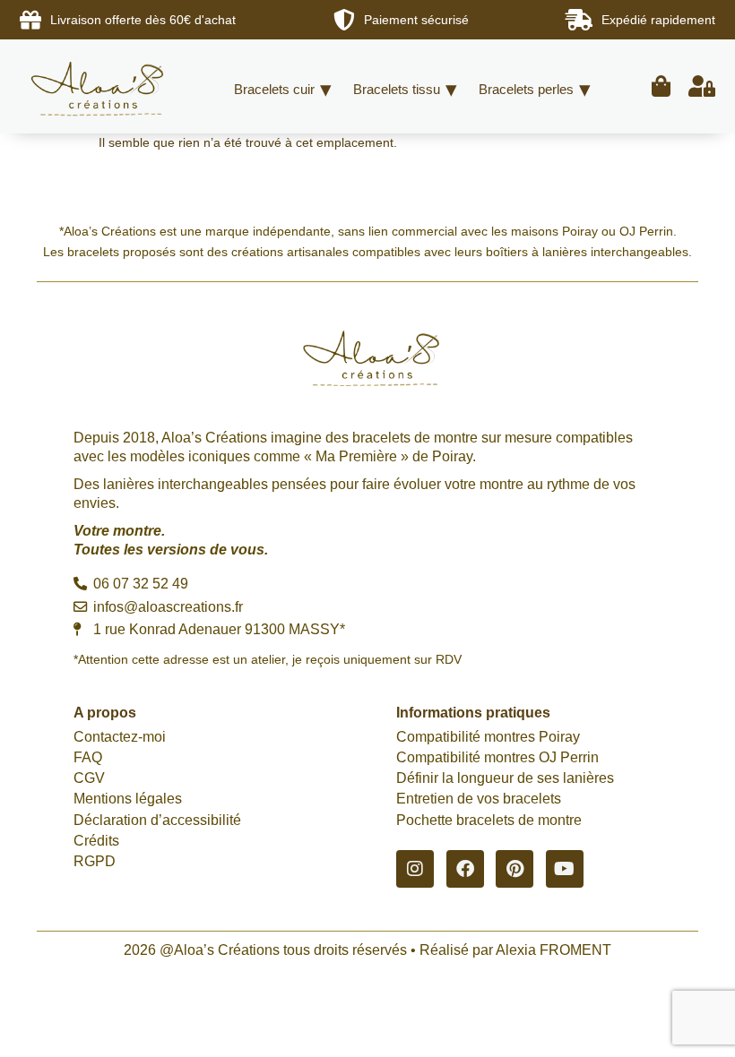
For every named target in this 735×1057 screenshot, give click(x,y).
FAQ (88, 757)
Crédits (96, 840)
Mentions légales (128, 798)
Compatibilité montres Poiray (488, 736)
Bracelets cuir (274, 89)
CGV (89, 778)
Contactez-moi (120, 736)
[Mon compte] (701, 86)
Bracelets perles (526, 89)
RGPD (95, 861)
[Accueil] (100, 86)
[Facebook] (465, 869)
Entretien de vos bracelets (478, 798)
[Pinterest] (514, 869)
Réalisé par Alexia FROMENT (515, 950)
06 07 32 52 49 (139, 583)
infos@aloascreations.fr (166, 606)
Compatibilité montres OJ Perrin (497, 757)
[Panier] (661, 86)
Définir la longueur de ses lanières (505, 778)
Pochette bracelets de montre (489, 820)
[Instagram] (415, 869)
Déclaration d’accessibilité (157, 820)
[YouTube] (565, 869)
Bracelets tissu (396, 89)
